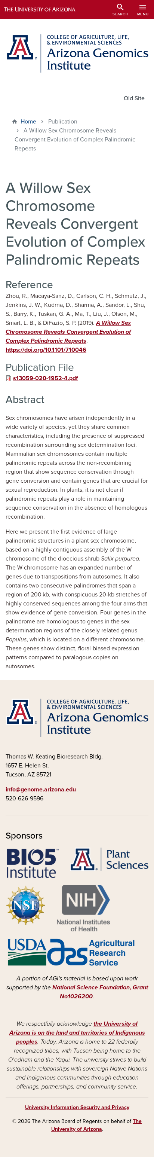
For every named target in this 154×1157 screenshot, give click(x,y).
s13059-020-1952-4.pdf (45, 378)
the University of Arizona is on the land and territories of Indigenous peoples (77, 1032)
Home (28, 121)
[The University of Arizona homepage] (45, 9)
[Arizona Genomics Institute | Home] (77, 53)
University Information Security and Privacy (77, 1107)
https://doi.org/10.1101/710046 (46, 350)
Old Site (134, 98)
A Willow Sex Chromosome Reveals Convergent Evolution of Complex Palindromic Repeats (68, 332)
